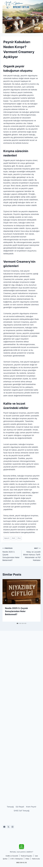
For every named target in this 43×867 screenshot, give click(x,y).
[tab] (17, 623)
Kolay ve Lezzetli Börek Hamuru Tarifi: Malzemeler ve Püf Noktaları (31, 554)
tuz (19, 538)
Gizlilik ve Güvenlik (12, 856)
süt (13, 538)
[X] (8, 827)
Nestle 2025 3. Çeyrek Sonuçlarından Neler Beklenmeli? (11, 554)
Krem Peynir (31, 807)
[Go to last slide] (6, 600)
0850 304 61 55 (21, 862)
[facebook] (4, 827)
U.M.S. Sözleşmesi (16, 859)
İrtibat (27, 859)
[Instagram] (12, 827)
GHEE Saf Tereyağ (21, 811)
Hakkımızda (36, 859)
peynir (6, 538)
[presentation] (21, 591)
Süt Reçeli (20, 807)
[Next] (37, 600)
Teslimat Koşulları (26, 856)
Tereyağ (10, 807)
